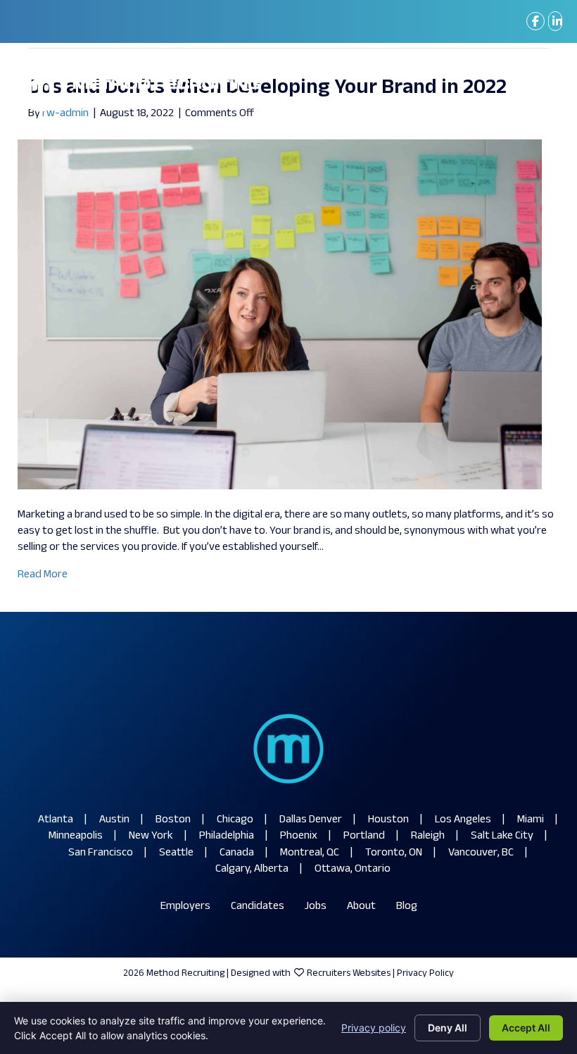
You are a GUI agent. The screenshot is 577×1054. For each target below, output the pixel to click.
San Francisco (100, 853)
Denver (325, 820)
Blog (406, 906)
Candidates (257, 906)
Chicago (235, 820)
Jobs (315, 906)
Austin (114, 820)
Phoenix (298, 836)
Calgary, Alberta (251, 869)
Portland (364, 836)
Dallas (293, 820)
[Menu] (540, 89)
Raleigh (428, 836)
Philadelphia (226, 836)
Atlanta (55, 820)
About (361, 906)
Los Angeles (463, 820)
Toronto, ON (393, 853)
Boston (173, 820)
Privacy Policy (425, 973)
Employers (185, 906)
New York (151, 836)
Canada (237, 853)
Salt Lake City (502, 836)
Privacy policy (373, 1028)
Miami (530, 820)
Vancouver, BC (481, 853)
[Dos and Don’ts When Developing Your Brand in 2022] (280, 314)
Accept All (526, 1028)
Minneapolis (76, 836)
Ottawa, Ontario (353, 869)
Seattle (176, 853)
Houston (388, 820)
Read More (43, 575)
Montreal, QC (309, 853)
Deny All (447, 1028)
